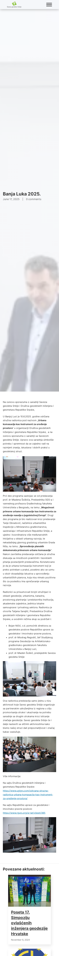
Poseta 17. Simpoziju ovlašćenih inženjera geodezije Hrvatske (29, 923)
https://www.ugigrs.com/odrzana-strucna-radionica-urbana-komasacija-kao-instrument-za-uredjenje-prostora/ (28, 794)
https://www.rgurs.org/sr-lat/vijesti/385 (24, 812)
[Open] (49, 4)
